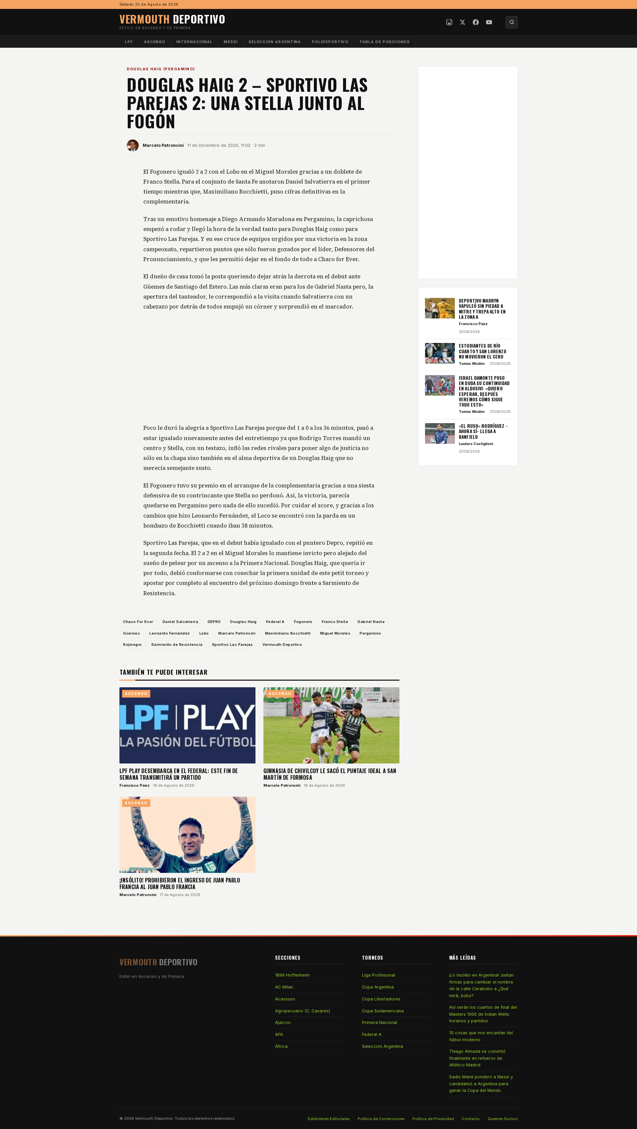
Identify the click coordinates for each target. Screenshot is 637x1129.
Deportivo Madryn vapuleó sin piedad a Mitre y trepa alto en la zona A (482, 308)
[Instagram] (449, 22)
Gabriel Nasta (371, 621)
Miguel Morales (335, 633)
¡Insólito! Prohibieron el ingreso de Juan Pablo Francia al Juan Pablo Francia (179, 883)
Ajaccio (283, 1022)
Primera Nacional (379, 1022)
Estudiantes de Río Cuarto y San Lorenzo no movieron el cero (482, 351)
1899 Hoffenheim (292, 975)
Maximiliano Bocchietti (288, 633)
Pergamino (370, 633)
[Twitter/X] (462, 22)
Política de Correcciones (381, 1118)
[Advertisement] (259, 367)
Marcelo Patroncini (163, 145)
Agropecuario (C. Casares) (302, 1010)
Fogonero (303, 621)
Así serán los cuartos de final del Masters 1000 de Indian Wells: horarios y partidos (483, 1014)
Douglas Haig (243, 621)
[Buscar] (512, 22)
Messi (231, 41)
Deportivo (172, 19)
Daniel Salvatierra (180, 621)
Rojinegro (132, 644)
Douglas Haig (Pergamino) (161, 69)
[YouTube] (489, 22)
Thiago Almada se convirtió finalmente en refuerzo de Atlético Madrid (477, 1058)
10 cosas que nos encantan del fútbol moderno (481, 1036)
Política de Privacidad (433, 1118)
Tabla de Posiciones (384, 41)
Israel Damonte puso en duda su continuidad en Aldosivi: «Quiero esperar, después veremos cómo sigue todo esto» (484, 391)
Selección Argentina (274, 41)
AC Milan (284, 987)
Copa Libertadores (381, 998)
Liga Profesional (378, 975)
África (281, 1046)
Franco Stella (335, 621)
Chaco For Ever (138, 621)
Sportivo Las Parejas (232, 644)
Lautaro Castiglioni (476, 443)
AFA (279, 1034)
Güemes (131, 633)
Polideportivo (330, 41)
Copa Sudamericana (383, 1010)
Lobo (204, 633)
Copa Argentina (378, 987)
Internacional (194, 41)
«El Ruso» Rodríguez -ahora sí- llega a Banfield (483, 431)
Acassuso (285, 998)
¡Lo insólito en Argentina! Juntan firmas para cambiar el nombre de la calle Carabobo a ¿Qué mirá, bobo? (481, 985)
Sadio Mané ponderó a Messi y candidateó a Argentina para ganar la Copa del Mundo (481, 1083)
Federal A (275, 621)
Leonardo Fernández (169, 633)
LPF (129, 41)
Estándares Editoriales (329, 1118)
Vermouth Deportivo (282, 644)
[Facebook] (476, 22)
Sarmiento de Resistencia (177, 644)
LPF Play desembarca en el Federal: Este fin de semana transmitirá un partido (178, 774)
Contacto (471, 1118)
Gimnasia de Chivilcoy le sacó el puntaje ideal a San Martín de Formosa (329, 774)
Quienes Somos (503, 1118)
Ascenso (154, 41)
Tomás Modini (471, 363)
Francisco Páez (134, 785)
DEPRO (214, 621)
